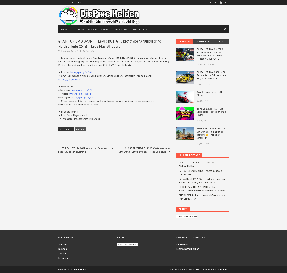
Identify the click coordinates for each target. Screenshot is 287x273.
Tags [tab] (220, 41)
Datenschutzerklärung (81, 2)
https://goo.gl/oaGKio (81, 72)
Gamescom (138, 29)
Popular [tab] (185, 41)
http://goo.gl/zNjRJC (83, 97)
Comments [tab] (202, 41)
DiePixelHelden (81, 269)
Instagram (63, 257)
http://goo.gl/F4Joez (80, 93)
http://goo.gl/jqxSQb (81, 90)
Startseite (67, 29)
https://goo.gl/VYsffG (69, 79)
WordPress (194, 269)
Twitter (62, 253)
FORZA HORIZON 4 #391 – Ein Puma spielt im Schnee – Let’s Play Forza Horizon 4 (211, 75)
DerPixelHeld (88, 50)
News (81, 29)
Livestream (120, 29)
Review (92, 29)
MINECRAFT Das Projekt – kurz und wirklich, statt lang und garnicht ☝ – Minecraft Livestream (212, 133)
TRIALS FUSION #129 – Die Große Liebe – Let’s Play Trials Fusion (211, 112)
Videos (105, 29)
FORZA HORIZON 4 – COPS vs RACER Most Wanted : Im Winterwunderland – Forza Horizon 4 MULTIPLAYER (211, 54)
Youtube (80, 129)
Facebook (63, 248)
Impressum (64, 2)
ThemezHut (223, 269)
